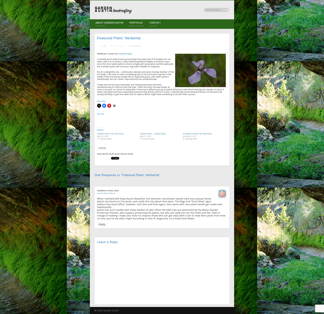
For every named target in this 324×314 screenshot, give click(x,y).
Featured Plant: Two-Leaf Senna (110, 133)
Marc (105, 46)
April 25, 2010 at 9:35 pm (106, 193)
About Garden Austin (109, 24)
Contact (155, 24)
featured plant (136, 46)
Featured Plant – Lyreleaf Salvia (153, 133)
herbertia (102, 148)
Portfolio (136, 24)
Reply (102, 224)
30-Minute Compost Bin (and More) (197, 133)
